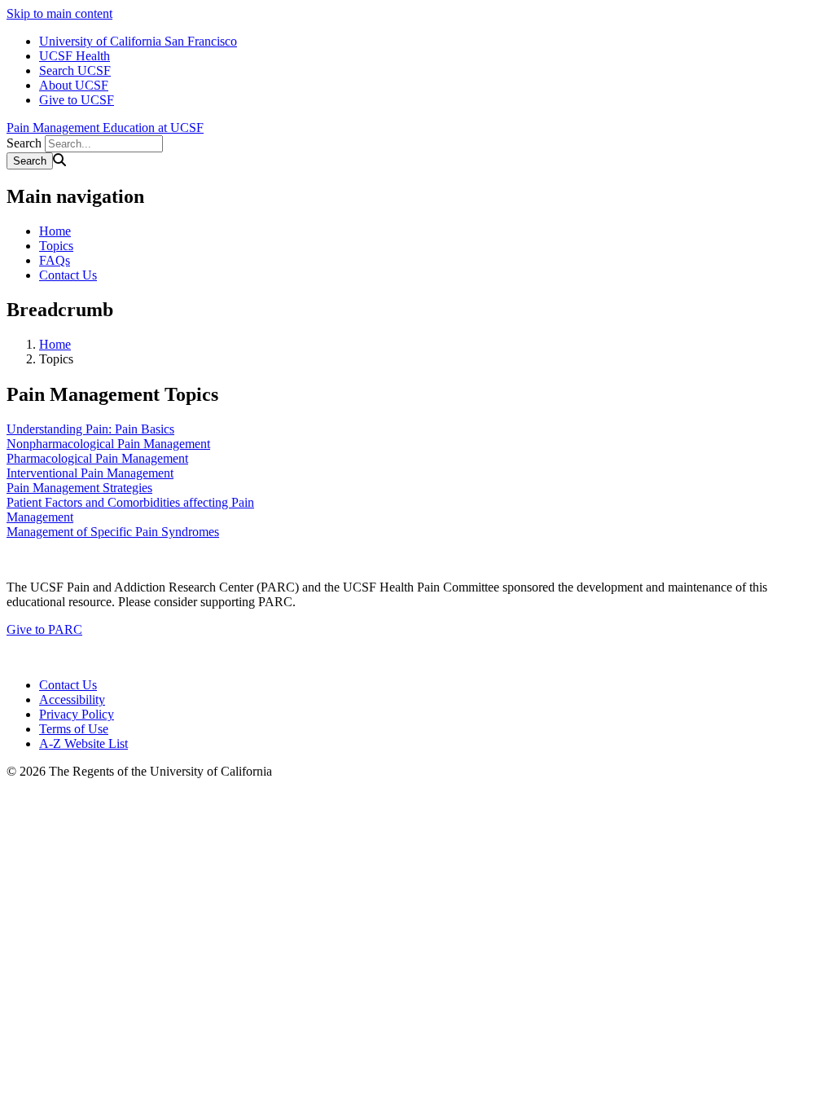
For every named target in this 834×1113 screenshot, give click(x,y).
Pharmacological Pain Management (97, 458)
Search (24, 143)
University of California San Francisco (138, 41)
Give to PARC (44, 629)
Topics (56, 246)
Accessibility (72, 699)
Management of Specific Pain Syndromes (113, 532)
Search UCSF (75, 70)
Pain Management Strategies (79, 488)
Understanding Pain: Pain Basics (90, 429)
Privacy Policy (76, 714)
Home (55, 231)
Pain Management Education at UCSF (105, 127)
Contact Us (68, 275)
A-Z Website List (83, 743)
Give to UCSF (76, 100)
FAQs (54, 260)
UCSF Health (74, 56)
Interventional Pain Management (90, 473)
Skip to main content (59, 13)
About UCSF (73, 85)
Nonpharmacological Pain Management (108, 444)
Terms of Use (73, 729)
